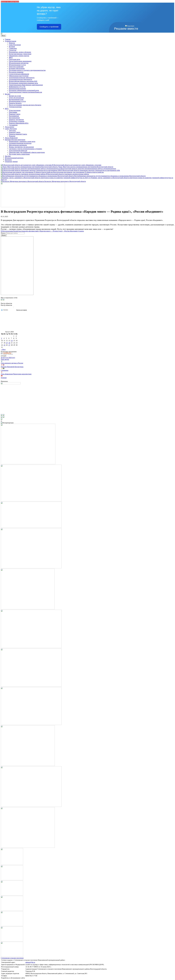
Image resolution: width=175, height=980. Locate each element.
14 (12, 340)
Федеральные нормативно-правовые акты (23, 83)
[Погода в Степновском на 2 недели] (21, 310)
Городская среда (14, 59)
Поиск (3, 233)
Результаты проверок (16, 72)
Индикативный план (16, 99)
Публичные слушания (16, 121)
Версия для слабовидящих (10, 2)
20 (9, 343)
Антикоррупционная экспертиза (20, 143)
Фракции (12, 136)
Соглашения (13, 125)
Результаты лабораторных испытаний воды (24, 90)
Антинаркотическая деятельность (20, 79)
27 (9, 345)
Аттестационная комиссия (18, 150)
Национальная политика (17, 88)
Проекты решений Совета (18, 134)
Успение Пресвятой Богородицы (12, 367)
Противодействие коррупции (15, 139)
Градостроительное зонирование (20, 61)
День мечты (5, 359)
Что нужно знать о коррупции (19, 154)
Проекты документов (16, 119)
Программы (13, 112)
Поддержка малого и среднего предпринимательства (27, 70)
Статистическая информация (19, 74)
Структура (12, 50)
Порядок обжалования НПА (18, 123)
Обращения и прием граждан (19, 56)
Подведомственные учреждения (20, 54)
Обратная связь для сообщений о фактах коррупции (27, 152)
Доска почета (9, 127)
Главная (7, 39)
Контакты (8, 160)
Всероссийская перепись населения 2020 (23, 81)
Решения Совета (14, 114)
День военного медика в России (12, 363)
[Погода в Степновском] (14, 308)
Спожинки (4, 370)
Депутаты (12, 130)
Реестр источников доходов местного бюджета (25, 105)
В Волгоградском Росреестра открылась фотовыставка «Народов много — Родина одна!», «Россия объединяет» (39, 231)
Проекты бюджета (15, 103)
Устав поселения (14, 110)
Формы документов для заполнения (21, 147)
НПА (7, 108)
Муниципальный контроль (14, 158)
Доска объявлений (11, 138)
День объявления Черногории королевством (16, 374)
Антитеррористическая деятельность (21, 77)
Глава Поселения (15, 45)
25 (4, 345)
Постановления (14, 118)
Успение (4, 378)
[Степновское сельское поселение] (1, 34)
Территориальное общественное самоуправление (26, 85)
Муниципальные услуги (17, 65)
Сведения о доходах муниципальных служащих (25, 149)
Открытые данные (11, 161)
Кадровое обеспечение (17, 68)
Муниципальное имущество (18, 63)
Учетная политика (15, 107)
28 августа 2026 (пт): (8, 357)
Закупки (8, 156)
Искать (4, 235)
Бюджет (7, 94)
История (12, 46)
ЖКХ (11, 57)
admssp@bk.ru (30, 962)
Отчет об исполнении (16, 98)
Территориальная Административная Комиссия (25, 92)
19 (7, 343)
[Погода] (4, 309)
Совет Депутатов (11, 129)
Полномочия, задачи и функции (20, 52)
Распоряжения (14, 116)
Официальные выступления (18, 76)
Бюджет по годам (15, 96)
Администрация (10, 41)
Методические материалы (18, 145)
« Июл (3, 349)
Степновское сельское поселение (12, 958)
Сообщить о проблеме (49, 27)
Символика (13, 48)
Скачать (81, 231)
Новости (12, 43)
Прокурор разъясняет (16, 66)
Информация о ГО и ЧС (17, 87)
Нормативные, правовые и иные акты (22, 141)
